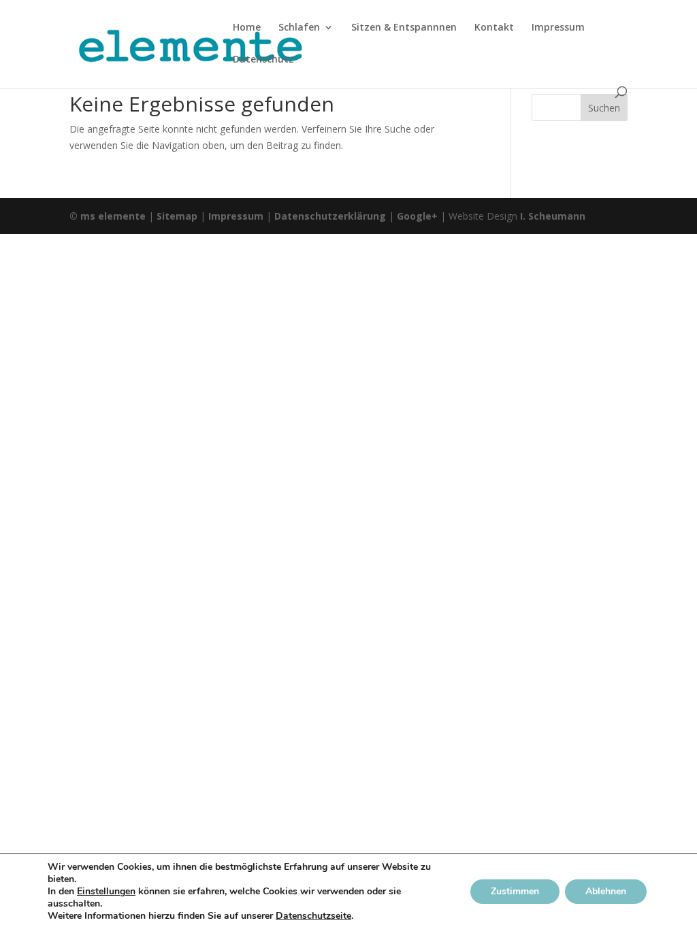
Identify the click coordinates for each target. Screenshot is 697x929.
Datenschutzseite (313, 915)
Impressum (558, 27)
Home (247, 27)
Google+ (417, 215)
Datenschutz (263, 59)
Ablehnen (605, 891)
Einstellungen (106, 891)
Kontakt (494, 27)
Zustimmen (515, 891)
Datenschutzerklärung (330, 215)
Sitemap (177, 215)
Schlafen (299, 27)
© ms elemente (107, 215)
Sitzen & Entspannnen (404, 27)
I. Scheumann (552, 215)
